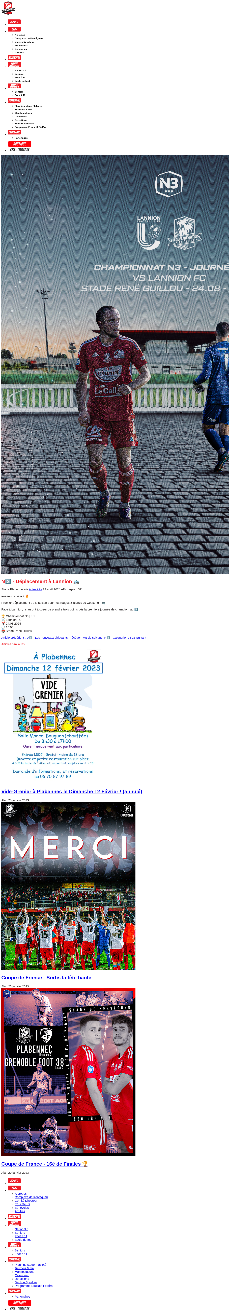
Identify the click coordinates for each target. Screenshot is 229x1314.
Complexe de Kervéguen (29, 38)
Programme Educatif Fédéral (31, 127)
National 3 (20, 70)
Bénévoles (21, 49)
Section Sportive (24, 123)
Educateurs (21, 45)
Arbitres (19, 52)
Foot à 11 (20, 77)
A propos (20, 35)
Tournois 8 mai (23, 109)
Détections (21, 120)
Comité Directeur (24, 42)
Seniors (19, 74)
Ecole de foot (22, 81)
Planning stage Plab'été (28, 106)
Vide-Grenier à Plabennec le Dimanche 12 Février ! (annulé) (71, 791)
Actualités (35, 589)
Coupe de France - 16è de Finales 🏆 (44, 1164)
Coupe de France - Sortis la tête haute (46, 977)
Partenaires (21, 137)
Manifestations (23, 113)
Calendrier (20, 116)
